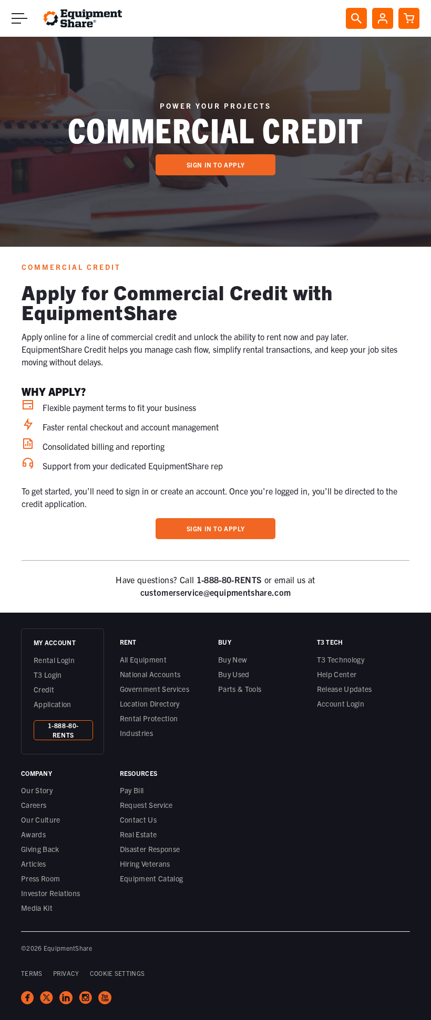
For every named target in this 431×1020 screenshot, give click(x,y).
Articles (33, 863)
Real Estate (138, 834)
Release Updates (344, 688)
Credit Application (52, 697)
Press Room (40, 878)
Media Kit (37, 907)
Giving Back (40, 849)
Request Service (146, 804)
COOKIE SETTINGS (117, 973)
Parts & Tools (240, 688)
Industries (136, 733)
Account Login (341, 703)
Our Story (37, 790)
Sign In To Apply (216, 165)
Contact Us (138, 819)
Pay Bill (132, 790)
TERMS (32, 973)
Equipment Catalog (151, 878)
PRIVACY (66, 973)
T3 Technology (341, 659)
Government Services (155, 688)
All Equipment (143, 659)
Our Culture (40, 819)
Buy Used (234, 674)
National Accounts (150, 674)
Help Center (337, 674)
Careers (33, 804)
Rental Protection (149, 718)
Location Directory (150, 703)
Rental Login (54, 660)
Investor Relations (50, 893)
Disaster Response (150, 849)
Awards (33, 834)
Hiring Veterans (145, 863)
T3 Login (48, 674)
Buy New (232, 659)
